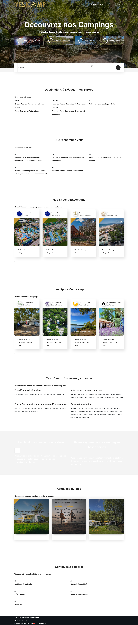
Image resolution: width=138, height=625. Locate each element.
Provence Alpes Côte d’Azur (25, 344)
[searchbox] (100, 66)
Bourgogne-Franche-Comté (81, 344)
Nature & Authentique (80, 250)
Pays (102, 4)
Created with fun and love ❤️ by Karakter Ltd (30, 623)
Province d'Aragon (81, 253)
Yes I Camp (22, 620)
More (109, 4)
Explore (93, 4)
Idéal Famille (21, 250)
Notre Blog (119, 4)
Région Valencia (24, 253)
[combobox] (100, 68)
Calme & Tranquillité (23, 339)
